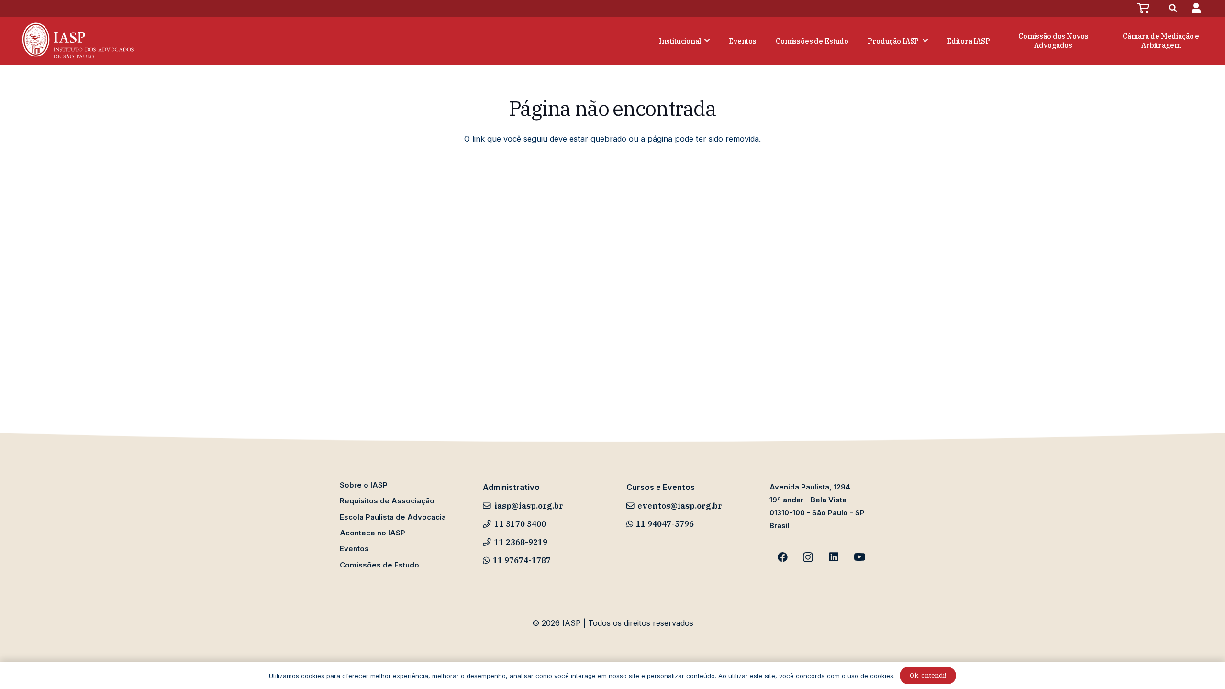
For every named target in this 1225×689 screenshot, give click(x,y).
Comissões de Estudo (379, 565)
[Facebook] (782, 557)
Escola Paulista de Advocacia (393, 517)
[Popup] (1196, 8)
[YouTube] (859, 557)
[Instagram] (808, 557)
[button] (1173, 8)
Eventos (354, 549)
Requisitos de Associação (387, 501)
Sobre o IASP (364, 485)
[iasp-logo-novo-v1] (77, 41)
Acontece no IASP (372, 533)
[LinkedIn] (834, 557)
